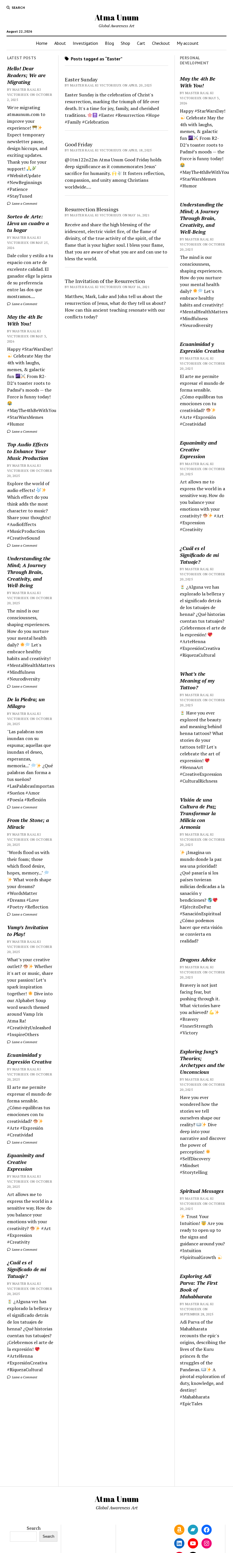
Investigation (85, 43)
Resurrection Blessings (91, 209)
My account (188, 43)
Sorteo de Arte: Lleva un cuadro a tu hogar (28, 223)
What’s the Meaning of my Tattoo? (197, 680)
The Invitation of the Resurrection (105, 281)
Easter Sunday (81, 79)
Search (34, 1528)
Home (41, 43)
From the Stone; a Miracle (28, 823)
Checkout (161, 43)
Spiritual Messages (202, 1191)
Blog (109, 43)
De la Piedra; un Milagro (26, 702)
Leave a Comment (24, 203)
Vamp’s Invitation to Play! (27, 930)
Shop (125, 43)
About (60, 43)
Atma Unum (117, 17)
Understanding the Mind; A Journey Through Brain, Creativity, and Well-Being (29, 572)
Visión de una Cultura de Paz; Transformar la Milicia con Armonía (198, 813)
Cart (141, 43)
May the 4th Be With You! (25, 320)
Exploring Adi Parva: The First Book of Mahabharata (199, 1286)
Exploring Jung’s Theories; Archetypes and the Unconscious (202, 1061)
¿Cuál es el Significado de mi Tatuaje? (26, 1269)
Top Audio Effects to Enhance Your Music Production (27, 451)
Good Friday (78, 144)
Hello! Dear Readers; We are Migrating (26, 75)
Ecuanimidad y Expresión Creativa (29, 1058)
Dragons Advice (198, 959)
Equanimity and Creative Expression (25, 1162)
